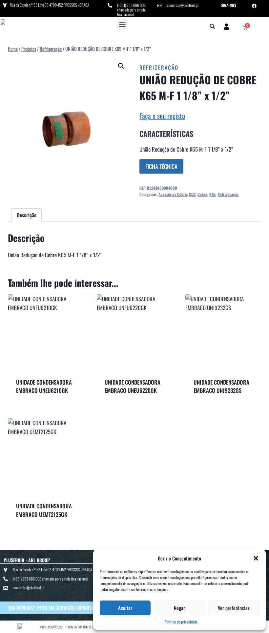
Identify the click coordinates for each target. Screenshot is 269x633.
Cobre (202, 194)
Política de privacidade (181, 621)
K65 (212, 194)
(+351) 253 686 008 (131, 5)
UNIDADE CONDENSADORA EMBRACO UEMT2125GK (44, 510)
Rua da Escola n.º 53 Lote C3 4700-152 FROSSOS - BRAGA (49, 5)
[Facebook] (254, 6)
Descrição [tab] (26, 215)
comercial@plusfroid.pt (182, 5)
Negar (179, 607)
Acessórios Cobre (172, 194)
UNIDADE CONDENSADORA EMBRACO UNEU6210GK (44, 386)
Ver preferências (234, 607)
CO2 (192, 194)
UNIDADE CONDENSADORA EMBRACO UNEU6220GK (132, 386)
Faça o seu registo (162, 116)
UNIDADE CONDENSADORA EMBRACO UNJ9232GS (221, 386)
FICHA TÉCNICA (161, 166)
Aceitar (125, 607)
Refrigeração (158, 67)
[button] (256, 558)
